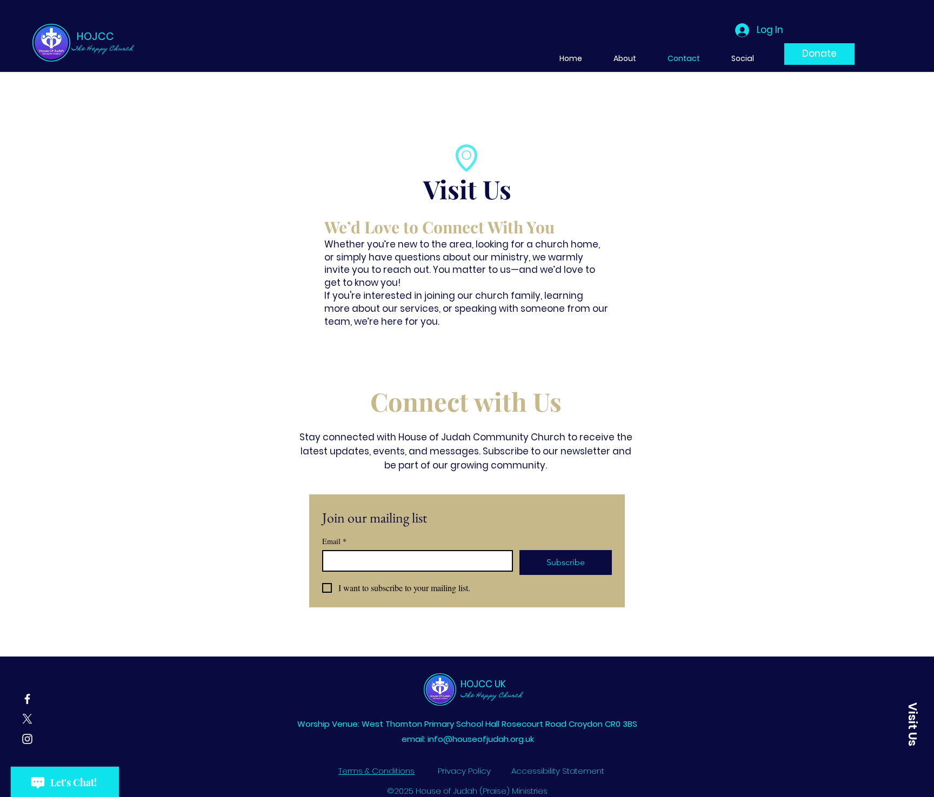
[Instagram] (27, 739)
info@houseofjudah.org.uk (481, 739)
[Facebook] (27, 699)
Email (334, 541)
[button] (912, 724)
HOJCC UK (483, 684)
